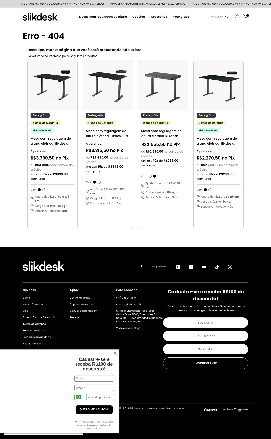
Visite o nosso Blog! (128, 328)
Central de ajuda (80, 297)
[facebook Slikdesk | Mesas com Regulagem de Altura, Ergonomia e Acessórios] (191, 267)
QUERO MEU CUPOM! (94, 409)
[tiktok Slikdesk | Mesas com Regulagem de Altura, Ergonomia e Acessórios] (217, 267)
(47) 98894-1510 (126, 297)
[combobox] (80, 397)
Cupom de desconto (82, 304)
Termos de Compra (35, 330)
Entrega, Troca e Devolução (39, 317)
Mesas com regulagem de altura (103, 17)
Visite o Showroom (34, 304)
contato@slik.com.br (128, 304)
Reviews (74, 317)
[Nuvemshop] (235, 411)
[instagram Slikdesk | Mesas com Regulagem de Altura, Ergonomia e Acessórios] (178, 267)
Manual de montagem (83, 310)
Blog (25, 310)
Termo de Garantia (34, 324)
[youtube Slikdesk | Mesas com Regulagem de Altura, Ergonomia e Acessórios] (204, 267)
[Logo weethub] (210, 409)
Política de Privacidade (37, 337)
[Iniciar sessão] (237, 17)
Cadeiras (139, 17)
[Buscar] (227, 17)
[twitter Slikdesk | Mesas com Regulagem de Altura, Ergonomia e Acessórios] (230, 267)
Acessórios (159, 17)
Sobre (26, 297)
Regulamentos (32, 343)
